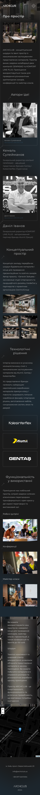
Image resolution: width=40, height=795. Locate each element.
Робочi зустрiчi (11, 514)
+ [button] (2, 709)
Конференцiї (9, 546)
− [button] (2, 712)
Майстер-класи (11, 579)
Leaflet (37, 756)
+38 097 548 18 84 (20, 777)
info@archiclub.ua (20, 771)
